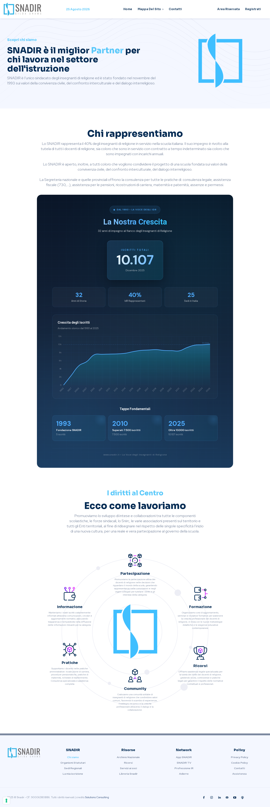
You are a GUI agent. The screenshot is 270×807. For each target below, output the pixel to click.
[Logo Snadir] (35, 9)
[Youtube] (235, 798)
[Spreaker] (242, 798)
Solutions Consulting (97, 797)
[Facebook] (204, 798)
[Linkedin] (219, 798)
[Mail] (227, 798)
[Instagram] (212, 798)
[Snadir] (220, 60)
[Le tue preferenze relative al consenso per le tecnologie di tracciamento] (6, 800)
